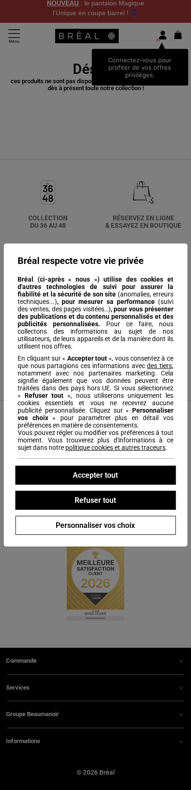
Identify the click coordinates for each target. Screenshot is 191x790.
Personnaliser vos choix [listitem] (95, 525)
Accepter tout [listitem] (95, 475)
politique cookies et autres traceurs (115, 447)
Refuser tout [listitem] (95, 500)
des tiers (159, 365)
